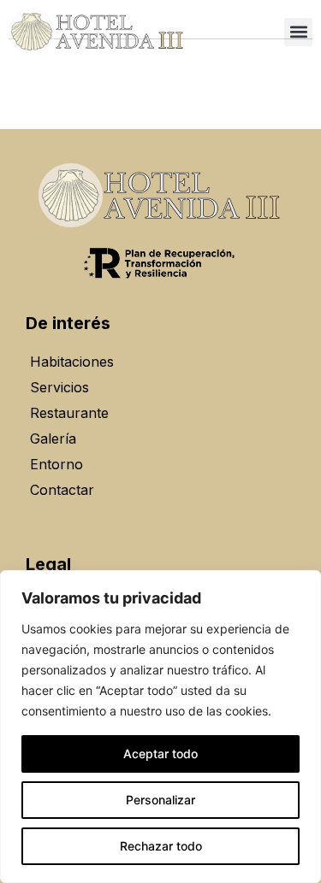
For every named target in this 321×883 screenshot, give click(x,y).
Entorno (56, 464)
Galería (53, 438)
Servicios (59, 387)
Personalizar (160, 799)
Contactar (62, 489)
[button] (298, 32)
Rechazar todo (161, 846)
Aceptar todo (160, 753)
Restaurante (69, 412)
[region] (160, 726)
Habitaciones (72, 361)
